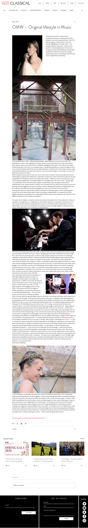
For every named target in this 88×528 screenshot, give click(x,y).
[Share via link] (25, 423)
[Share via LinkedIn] (21, 423)
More (71, 10)
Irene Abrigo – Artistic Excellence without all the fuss (71, 460)
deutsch (24, 10)
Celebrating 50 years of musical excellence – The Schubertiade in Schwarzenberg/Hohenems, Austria (44, 460)
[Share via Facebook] (13, 423)
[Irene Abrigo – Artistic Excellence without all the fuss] (71, 449)
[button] (82, 10)
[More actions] (75, 22)
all (5, 10)
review (55, 10)
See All (82, 438)
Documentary (13, 10)
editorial (63, 10)
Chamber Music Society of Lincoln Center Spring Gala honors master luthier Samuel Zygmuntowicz (15, 460)
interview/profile (35, 10)
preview (47, 10)
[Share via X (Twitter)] (17, 423)
